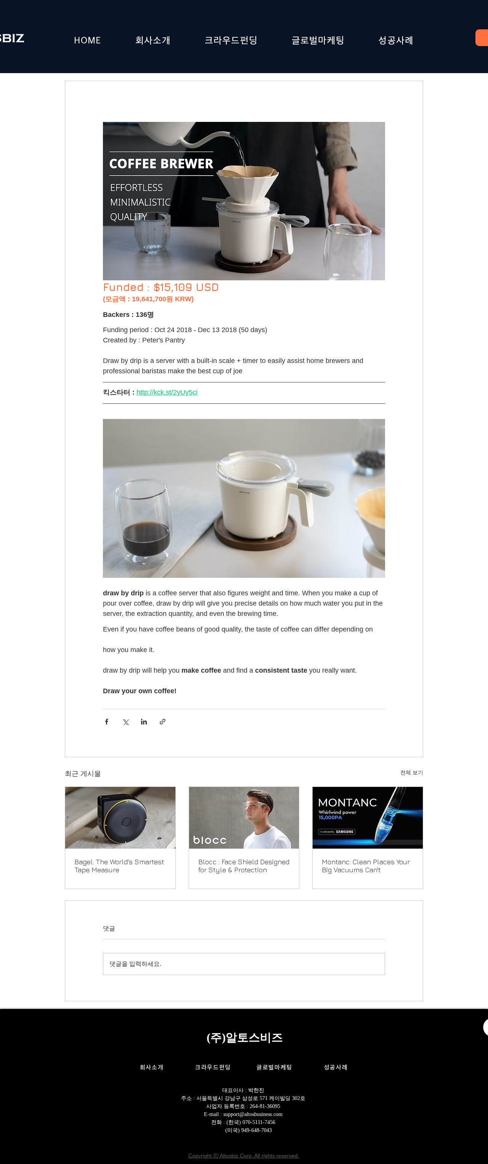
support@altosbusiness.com (253, 1114)
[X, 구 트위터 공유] (125, 721)
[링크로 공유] (162, 721)
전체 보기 (411, 772)
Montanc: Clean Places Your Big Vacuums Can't (366, 866)
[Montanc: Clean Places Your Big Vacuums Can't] (368, 818)
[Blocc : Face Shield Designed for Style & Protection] (244, 818)
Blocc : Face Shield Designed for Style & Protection (243, 866)
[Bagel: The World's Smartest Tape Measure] (120, 818)
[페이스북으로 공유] (106, 721)
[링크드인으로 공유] (144, 721)
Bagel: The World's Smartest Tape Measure (119, 866)
